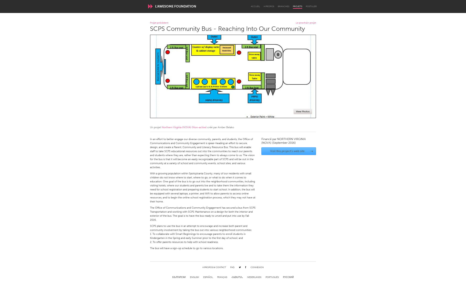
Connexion (257, 267)
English (194, 277)
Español (208, 277)
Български (179, 277)
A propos (269, 6)
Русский (288, 277)
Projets (297, 6)
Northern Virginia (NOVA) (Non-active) (184, 127)
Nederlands (254, 277)
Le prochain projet (306, 23)
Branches (283, 6)
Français (222, 277)
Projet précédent (159, 23)
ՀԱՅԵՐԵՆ (237, 277)
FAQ (232, 267)
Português (272, 277)
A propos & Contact (214, 267)
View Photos (303, 111)
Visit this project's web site (291, 151)
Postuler (311, 6)
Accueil (255, 6)
